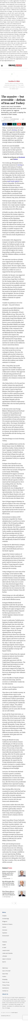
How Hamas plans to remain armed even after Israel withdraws (8, 893)
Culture (4, 927)
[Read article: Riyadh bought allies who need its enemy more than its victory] (22, 883)
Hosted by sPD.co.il (5, 1015)
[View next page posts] (15, 903)
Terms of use (5, 982)
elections (14, 130)
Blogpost (4, 921)
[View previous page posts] (12, 903)
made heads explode (13, 181)
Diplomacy (5, 968)
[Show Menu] (2, 65)
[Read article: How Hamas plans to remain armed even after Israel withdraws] (22, 893)
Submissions (5, 988)
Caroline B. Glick (14, 81)
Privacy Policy (5, 985)
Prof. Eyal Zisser (7, 896)
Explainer (4, 932)
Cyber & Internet (6, 959)
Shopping (4, 979)
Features (4, 941)
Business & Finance (7, 924)
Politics (4, 976)
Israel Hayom (15, 1012)
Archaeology (5, 918)
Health (4, 944)
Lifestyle (4, 956)
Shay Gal (6, 886)
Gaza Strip (5, 973)
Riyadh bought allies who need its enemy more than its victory (8, 883)
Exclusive (4, 930)
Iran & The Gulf (6, 970)
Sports (4, 961)
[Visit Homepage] (15, 65)
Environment (5, 935)
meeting (19, 165)
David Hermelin (7, 878)
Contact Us (5, 990)
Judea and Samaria (7, 953)
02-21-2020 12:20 (14, 119)
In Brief (4, 947)
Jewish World (5, 950)
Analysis (4, 915)
